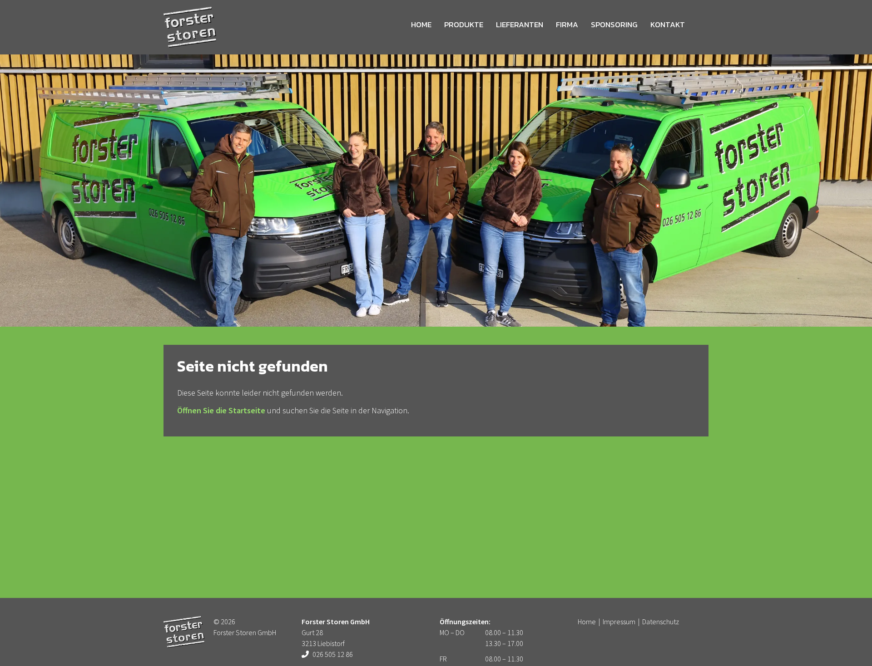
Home (421, 24)
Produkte (463, 24)
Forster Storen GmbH (190, 27)
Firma (567, 24)
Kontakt (667, 24)
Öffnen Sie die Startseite (221, 410)
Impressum (619, 621)
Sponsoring (614, 24)
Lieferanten (519, 24)
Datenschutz (660, 621)
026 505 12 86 (332, 654)
